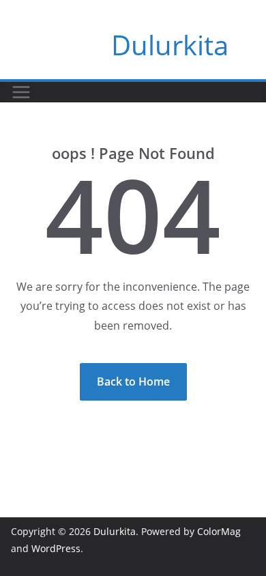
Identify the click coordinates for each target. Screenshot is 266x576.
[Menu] (21, 92)
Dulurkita (169, 44)
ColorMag (219, 531)
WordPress (55, 548)
